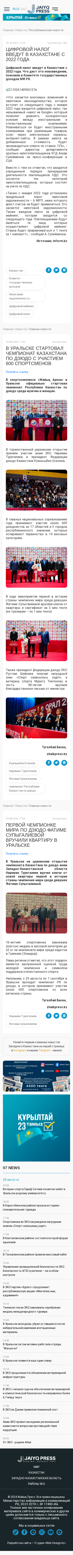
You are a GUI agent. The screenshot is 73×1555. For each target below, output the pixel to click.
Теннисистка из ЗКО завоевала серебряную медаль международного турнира (32, 1307)
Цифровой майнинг (21, 306)
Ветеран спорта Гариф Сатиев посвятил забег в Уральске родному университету (34, 1189)
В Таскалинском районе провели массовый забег (35, 1252)
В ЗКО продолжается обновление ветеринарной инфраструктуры (34, 1373)
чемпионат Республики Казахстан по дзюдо (24, 788)
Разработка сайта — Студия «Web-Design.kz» (36, 1543)
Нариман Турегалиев (23, 771)
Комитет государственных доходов (20, 282)
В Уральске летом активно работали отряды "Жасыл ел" (32, 1344)
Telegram (45, 1050)
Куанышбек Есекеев (22, 763)
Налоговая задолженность (19, 296)
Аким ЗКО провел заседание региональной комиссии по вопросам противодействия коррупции (31, 1424)
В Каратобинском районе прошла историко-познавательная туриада (31, 1205)
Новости (21, 30)
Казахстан (16, 270)
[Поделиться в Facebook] (48, 270)
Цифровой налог (20, 314)
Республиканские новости (46, 30)
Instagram (19, 1050)
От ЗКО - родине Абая (17, 1440)
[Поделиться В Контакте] (64, 270)
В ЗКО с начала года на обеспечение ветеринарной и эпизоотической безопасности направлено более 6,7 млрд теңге (36, 1391)
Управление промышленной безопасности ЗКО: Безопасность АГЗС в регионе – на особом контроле (34, 1269)
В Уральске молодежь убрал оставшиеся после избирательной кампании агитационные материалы (34, 1326)
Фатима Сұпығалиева (23, 778)
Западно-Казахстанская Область (36, 1478)
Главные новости (40, 329)
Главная (8, 30)
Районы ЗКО (36, 1483)
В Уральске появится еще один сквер (27, 1359)
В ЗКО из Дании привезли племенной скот (30, 1408)
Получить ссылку (17, 371)
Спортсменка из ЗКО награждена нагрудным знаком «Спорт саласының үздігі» (32, 1222)
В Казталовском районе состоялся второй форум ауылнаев (35, 1238)
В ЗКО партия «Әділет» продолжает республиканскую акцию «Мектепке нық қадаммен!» (29, 1289)
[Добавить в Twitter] (56, 270)
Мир (37, 1466)
